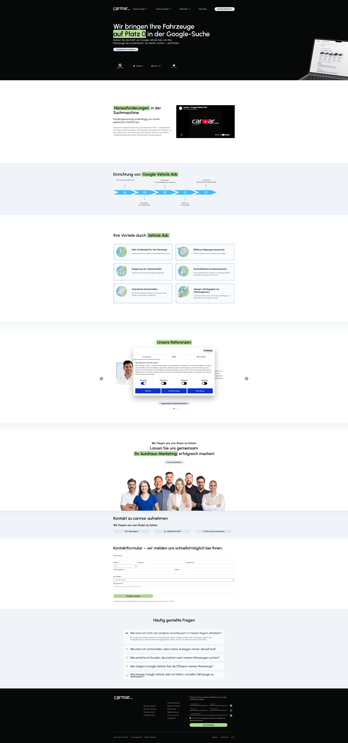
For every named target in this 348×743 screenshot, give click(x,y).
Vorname (141, 562)
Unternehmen (117, 555)
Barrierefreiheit (171, 709)
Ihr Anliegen (117, 576)
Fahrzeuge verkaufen (150, 706)
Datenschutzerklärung (147, 601)
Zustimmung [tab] (147, 357)
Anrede (115, 562)
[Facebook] (231, 705)
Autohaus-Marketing (173, 703)
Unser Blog (202, 9)
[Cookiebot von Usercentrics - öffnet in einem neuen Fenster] (205, 350)
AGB (232, 737)
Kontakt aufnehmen (225, 9)
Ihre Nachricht (118, 583)
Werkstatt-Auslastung (150, 709)
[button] (101, 378)
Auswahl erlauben (174, 391)
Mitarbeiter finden (149, 712)
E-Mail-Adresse (118, 569)
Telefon (176, 569)
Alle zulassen (200, 391)
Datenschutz (224, 737)
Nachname (190, 562)
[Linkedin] (231, 715)
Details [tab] (174, 357)
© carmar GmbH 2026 (121, 737)
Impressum (215, 737)
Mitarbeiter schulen (149, 715)
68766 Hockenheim (150, 737)
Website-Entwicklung (173, 706)
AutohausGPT (171, 718)
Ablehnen (148, 391)
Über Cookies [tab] (201, 357)
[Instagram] (231, 710)
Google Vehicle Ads (173, 715)
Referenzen (184, 9)
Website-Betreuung (173, 712)
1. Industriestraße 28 (136, 737)
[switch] (163, 383)
